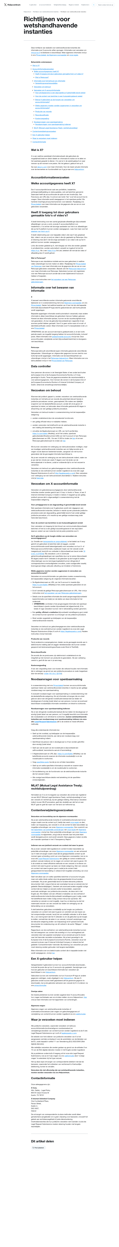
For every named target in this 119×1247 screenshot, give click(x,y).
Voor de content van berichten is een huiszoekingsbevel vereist (58, 96)
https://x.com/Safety (40, 585)
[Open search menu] (94, 5)
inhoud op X (35, 53)
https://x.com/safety (40, 433)
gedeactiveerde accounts (61, 337)
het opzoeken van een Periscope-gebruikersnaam (62, 593)
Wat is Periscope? (42, 77)
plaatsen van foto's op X (40, 231)
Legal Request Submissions (45, 722)
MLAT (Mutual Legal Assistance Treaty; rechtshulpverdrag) (56, 128)
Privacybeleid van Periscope (62, 361)
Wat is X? (36, 65)
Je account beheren (45, 5)
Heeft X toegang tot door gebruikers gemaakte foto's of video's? (59, 74)
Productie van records (43, 111)
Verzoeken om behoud (42, 87)
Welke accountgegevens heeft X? (46, 71)
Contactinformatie (39, 142)
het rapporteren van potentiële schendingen (47, 830)
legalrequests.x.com (69, 1033)
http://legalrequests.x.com (65, 473)
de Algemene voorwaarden (57, 55)
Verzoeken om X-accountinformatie (47, 90)
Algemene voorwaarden (73, 303)
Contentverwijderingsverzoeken (44, 131)
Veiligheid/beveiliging (60, 5)
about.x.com (42, 167)
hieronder (39, 478)
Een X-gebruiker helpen (41, 135)
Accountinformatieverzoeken (43, 69)
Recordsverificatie (42, 115)
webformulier (80, 1014)
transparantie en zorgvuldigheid (55, 541)
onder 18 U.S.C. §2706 (53, 674)
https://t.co (35, 250)
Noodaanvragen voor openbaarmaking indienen (53, 124)
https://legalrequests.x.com (70, 631)
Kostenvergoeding (42, 118)
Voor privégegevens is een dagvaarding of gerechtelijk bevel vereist (60, 93)
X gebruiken (33, 5)
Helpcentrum (27, 12)
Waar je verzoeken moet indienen (44, 138)
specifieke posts (43, 762)
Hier (85, 997)
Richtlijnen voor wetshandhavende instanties (46, 12)
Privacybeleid (41, 55)
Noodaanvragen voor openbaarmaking (48, 122)
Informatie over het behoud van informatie (49, 81)
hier (73, 438)
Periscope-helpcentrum (77, 269)
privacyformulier (40, 985)
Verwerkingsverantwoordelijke (46, 83)
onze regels (74, 55)
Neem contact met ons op (105, 5)
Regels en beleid (74, 5)
